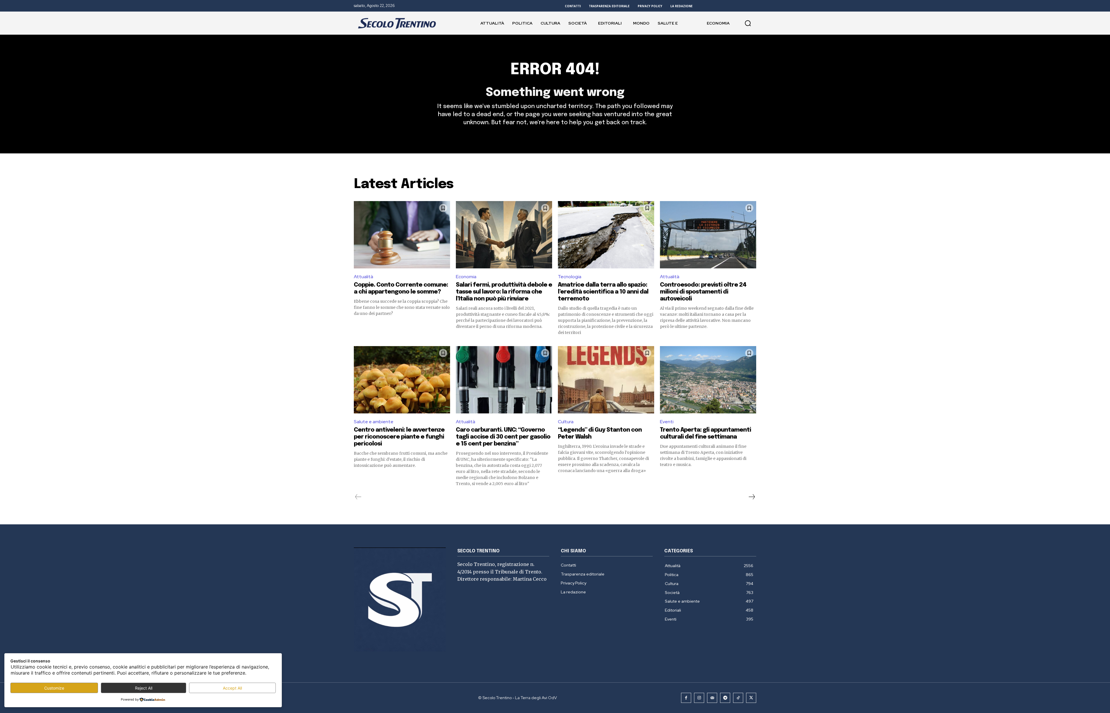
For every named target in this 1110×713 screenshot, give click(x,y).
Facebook (559, 96)
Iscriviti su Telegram (555, 82)
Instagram (577, 96)
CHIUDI (880, 36)
